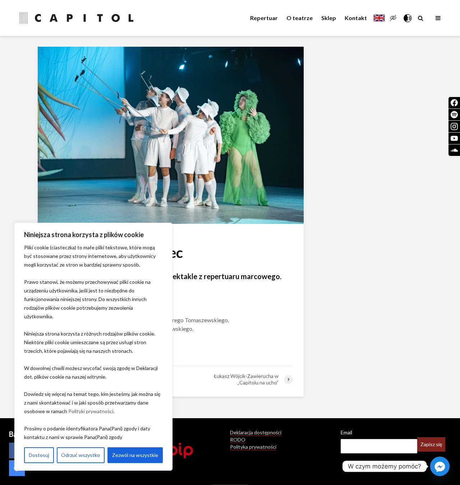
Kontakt (356, 17)
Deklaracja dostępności (255, 432)
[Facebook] (454, 102)
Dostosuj (39, 455)
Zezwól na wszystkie (135, 455)
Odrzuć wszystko (80, 455)
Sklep (328, 17)
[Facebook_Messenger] (440, 466)
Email (346, 432)
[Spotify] (454, 114)
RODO (237, 439)
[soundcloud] (454, 150)
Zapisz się (431, 444)
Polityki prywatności (90, 411)
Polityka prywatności (253, 447)
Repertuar (264, 17)
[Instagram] (454, 126)
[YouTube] (454, 138)
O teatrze (299, 17)
